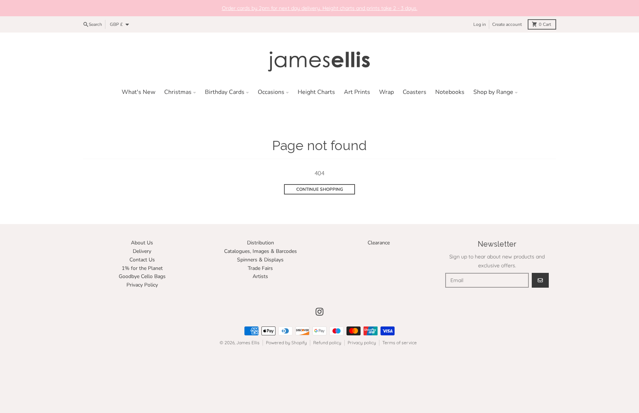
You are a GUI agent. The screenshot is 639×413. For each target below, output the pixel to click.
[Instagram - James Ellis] (319, 311)
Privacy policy (362, 342)
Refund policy (327, 342)
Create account (507, 24)
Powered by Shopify (286, 342)
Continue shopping (319, 189)
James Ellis (248, 342)
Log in (479, 24)
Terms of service (399, 342)
